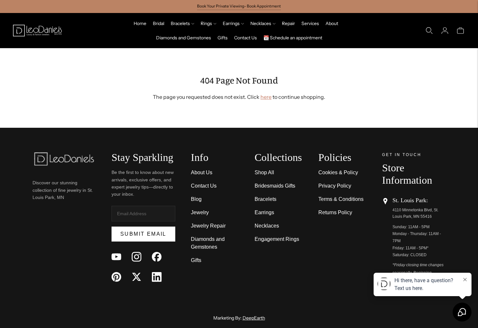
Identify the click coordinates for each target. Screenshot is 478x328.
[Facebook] (157, 257)
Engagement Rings (277, 239)
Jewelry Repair (208, 226)
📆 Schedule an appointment (292, 38)
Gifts (223, 38)
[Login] (444, 30)
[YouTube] (116, 257)
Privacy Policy (334, 186)
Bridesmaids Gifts (275, 186)
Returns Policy (335, 212)
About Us (201, 172)
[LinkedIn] (157, 277)
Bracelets (180, 23)
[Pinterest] (116, 277)
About (331, 23)
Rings (206, 23)
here (266, 97)
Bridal (158, 23)
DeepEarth (254, 318)
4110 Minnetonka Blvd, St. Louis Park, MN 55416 (415, 213)
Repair (288, 23)
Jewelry (200, 212)
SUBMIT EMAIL (143, 234)
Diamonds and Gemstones (183, 38)
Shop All (264, 172)
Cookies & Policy (338, 172)
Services (310, 23)
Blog (196, 199)
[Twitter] (136, 277)
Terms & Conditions (341, 199)
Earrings (231, 23)
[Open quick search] (429, 30)
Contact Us (245, 38)
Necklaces (260, 23)
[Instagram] (136, 257)
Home (140, 23)
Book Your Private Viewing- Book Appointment (239, 6)
